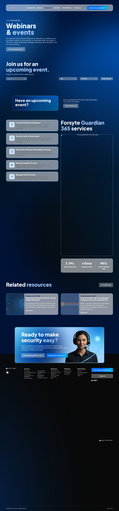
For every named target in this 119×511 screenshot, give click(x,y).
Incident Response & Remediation (28, 376)
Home (8, 20)
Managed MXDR (41, 371)
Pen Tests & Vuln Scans (42, 377)
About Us (80, 371)
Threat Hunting (27, 374)
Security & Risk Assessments (41, 376)
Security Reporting (28, 378)
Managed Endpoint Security (42, 373)
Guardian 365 (27, 371)
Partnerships (80, 374)
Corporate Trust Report (82, 372)
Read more (29, 310)
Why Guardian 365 (55, 371)
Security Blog (54, 376)
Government (66, 374)
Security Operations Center (30, 372)
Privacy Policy (110, 508)
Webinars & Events (55, 375)
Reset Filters (106, 78)
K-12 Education (67, 372)
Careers (79, 375)
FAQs (52, 378)
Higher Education (68, 371)
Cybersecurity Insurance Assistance (56, 373)
